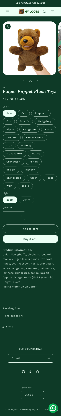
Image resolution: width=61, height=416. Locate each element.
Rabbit (10, 169)
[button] (7, 12)
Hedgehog (44, 121)
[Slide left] (23, 81)
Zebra (25, 185)
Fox (8, 121)
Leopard (11, 137)
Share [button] (9, 326)
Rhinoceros (13, 177)
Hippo (10, 129)
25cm (10, 199)
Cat (23, 113)
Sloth (34, 177)
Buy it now (30, 239)
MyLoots (15, 409)
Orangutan (13, 161)
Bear (9, 113)
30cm (28, 200)
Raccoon (30, 169)
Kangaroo (29, 129)
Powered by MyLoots (30, 409)
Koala (48, 129)
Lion (9, 145)
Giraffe (24, 121)
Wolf (9, 185)
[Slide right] (37, 81)
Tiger (50, 177)
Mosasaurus (14, 153)
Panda (34, 161)
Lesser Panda (34, 137)
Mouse (36, 153)
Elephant (41, 113)
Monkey (26, 145)
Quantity (8, 207)
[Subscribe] (49, 358)
